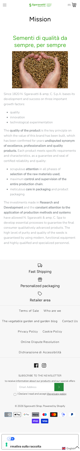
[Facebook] (36, 365)
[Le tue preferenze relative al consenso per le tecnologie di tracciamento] (6, 444)
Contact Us (70, 321)
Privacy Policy (28, 332)
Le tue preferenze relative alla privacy (44, 438)
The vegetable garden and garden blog (29, 321)
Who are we (52, 311)
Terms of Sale (29, 311)
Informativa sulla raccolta (23, 446)
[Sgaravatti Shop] (40, 5)
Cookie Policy (52, 332)
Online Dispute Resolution (40, 342)
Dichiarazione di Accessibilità (40, 352)
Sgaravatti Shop (33, 406)
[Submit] (59, 387)
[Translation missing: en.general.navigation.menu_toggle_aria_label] (4, 4)
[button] (71, 448)
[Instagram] (44, 365)
